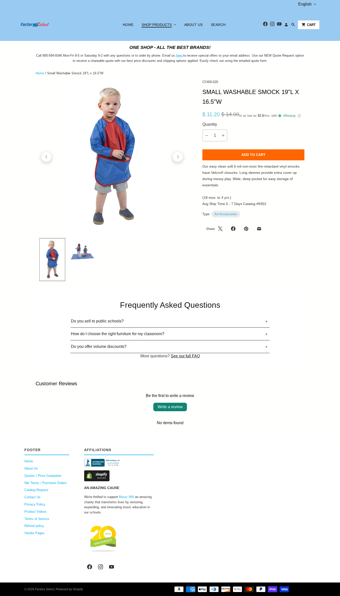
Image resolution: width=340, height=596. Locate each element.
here (179, 55)
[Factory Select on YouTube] (111, 566)
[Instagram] (272, 25)
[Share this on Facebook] (233, 228)
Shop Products (157, 25)
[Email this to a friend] (259, 228)
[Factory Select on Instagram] (100, 566)
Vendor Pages (34, 533)
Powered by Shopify (69, 589)
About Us (193, 25)
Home (128, 25)
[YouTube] (279, 25)
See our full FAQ (185, 356)
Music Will (126, 497)
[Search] (293, 24)
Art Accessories (225, 214)
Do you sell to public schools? (97, 321)
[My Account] (286, 24)
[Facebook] (265, 25)
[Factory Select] (50, 24)
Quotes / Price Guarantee (42, 476)
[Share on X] (222, 228)
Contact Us (32, 497)
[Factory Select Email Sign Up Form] (182, 55)
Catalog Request (36, 490)
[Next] (178, 157)
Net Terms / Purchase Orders (45, 483)
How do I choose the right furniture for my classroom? (117, 334)
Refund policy (34, 526)
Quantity (209, 124)
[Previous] (46, 157)
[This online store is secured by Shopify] (119, 475)
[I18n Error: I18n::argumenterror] (52, 259)
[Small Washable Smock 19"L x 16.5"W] (112, 157)
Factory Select (44, 589)
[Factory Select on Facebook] (89, 566)
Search (218, 25)
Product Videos (35, 511)
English (305, 4)
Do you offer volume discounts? (98, 346)
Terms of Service (36, 519)
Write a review (170, 407)
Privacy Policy (34, 504)
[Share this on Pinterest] (246, 228)
